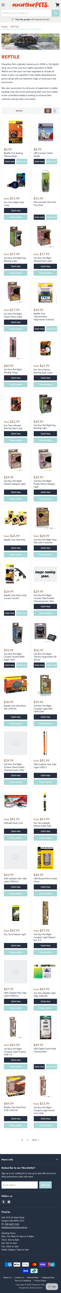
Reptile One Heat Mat (14, 539)
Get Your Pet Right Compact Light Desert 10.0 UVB (44, 1110)
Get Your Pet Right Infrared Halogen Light (14, 482)
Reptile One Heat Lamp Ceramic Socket (15, 596)
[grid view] (47, 110)
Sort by (19, 111)
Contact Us (19, 1277)
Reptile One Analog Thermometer (13, 154)
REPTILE (15, 26)
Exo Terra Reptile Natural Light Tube (42, 824)
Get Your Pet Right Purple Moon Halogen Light (44, 484)
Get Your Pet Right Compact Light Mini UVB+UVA (43, 708)
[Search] (56, 13)
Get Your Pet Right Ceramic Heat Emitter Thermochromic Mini (44, 598)
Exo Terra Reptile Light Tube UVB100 (45, 994)
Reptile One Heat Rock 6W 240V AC (15, 707)
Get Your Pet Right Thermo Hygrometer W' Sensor (45, 656)
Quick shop (9, 161)
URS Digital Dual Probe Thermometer (45, 1050)
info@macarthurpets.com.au (14, 1227)
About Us (7, 1277)
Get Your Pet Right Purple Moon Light (13, 315)
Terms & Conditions (23, 1280)
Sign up (45, 1184)
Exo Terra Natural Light (15, 934)
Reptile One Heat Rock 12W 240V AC (15, 1108)
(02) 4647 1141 (12, 1224)
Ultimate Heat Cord (13, 823)
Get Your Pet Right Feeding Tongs (13, 371)
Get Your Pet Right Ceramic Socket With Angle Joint (14, 656)
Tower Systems (36, 1288)
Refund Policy (33, 1277)
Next (34, 1140)
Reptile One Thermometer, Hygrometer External (44, 316)
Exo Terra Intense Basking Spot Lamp (43, 371)
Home (4, 26)
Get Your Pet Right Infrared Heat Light (43, 259)
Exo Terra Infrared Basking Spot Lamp (13, 427)
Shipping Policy (48, 1277)
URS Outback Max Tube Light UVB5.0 (45, 766)
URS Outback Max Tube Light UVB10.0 (15, 880)
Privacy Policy (40, 1280)
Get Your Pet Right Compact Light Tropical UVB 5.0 (15, 1051)
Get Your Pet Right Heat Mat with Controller (45, 541)
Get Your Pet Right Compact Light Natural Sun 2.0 (44, 937)
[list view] (54, 110)
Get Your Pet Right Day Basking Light (15, 259)
